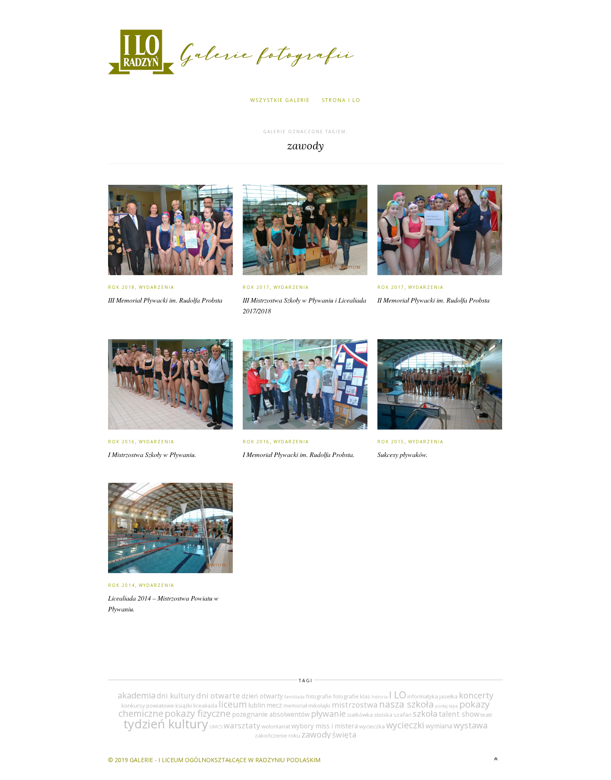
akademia (136, 695)
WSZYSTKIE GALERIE (280, 100)
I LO (397, 694)
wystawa (470, 725)
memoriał (295, 705)
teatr (486, 714)
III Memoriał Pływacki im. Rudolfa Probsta (165, 300)
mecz (274, 705)
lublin (256, 705)
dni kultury (176, 696)
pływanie (328, 713)
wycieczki (405, 725)
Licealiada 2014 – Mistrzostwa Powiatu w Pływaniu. (163, 603)
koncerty (476, 695)
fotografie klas (351, 696)
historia (380, 697)
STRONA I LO (341, 100)
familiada (294, 697)
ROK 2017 (256, 287)
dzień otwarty (262, 696)
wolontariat (275, 726)
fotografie (319, 696)
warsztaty (242, 725)
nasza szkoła (406, 704)
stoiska (383, 714)
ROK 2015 (390, 442)
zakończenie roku (277, 735)
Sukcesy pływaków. (402, 454)
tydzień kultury (165, 723)
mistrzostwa (355, 704)
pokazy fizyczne (198, 713)
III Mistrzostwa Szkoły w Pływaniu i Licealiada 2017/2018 (304, 305)
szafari (402, 714)
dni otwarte (218, 695)
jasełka (448, 696)
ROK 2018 (121, 287)
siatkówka (360, 714)
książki (183, 705)
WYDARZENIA (156, 287)
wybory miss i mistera (324, 725)
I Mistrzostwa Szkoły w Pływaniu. (152, 454)
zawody (316, 734)
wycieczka (372, 726)
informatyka (422, 696)
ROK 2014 (121, 585)
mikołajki (319, 705)
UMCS (215, 727)
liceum (233, 704)
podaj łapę (446, 706)
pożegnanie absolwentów (271, 714)
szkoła (425, 713)
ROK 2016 (121, 442)
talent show (459, 714)
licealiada (205, 705)
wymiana (439, 725)
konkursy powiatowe (147, 705)
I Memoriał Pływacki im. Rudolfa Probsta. (299, 454)
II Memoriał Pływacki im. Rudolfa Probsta (433, 300)
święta (344, 734)
